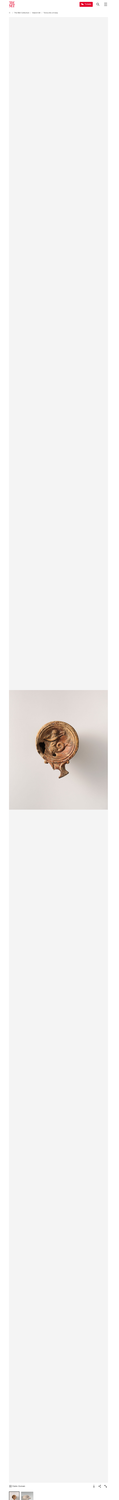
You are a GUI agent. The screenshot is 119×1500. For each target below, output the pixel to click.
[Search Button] (98, 4)
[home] (10, 13)
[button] (58, 750)
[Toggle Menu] (105, 4)
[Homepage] (12, 4)
